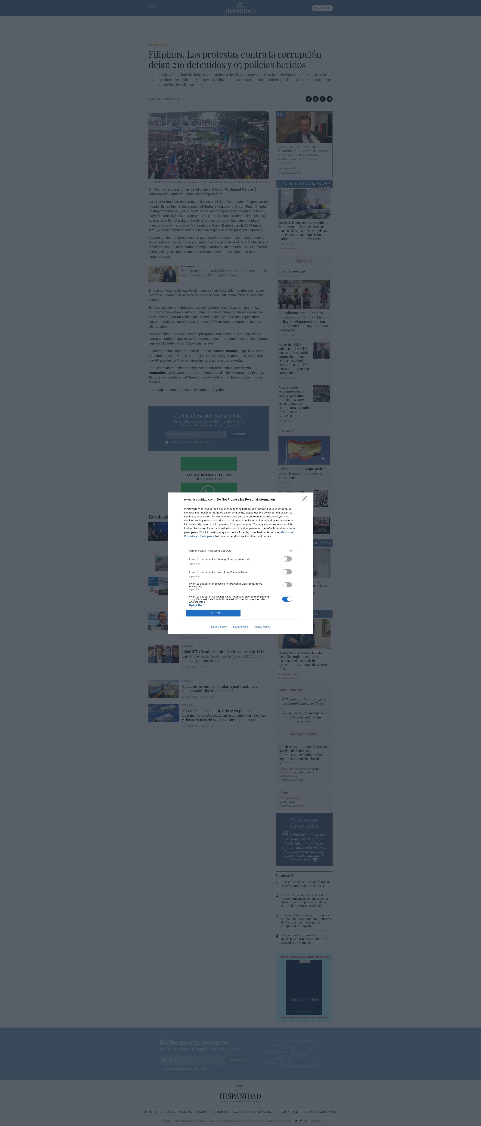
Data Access (240, 626)
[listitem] (240, 551)
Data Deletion (219, 626)
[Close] (305, 499)
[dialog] (240, 563)
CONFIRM (213, 613)
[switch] (287, 558)
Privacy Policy (262, 626)
